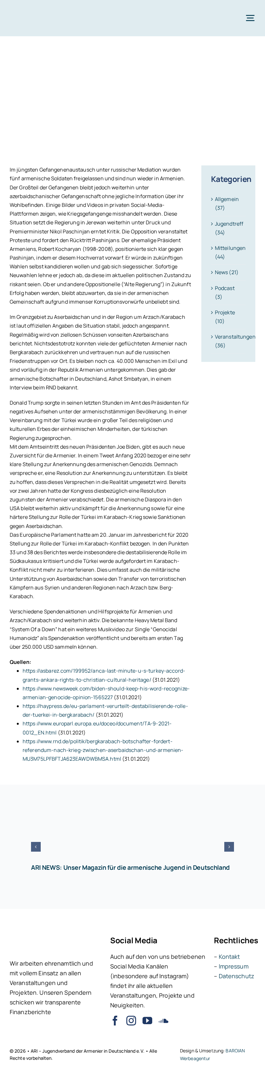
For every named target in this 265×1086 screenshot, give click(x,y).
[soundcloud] (163, 1020)
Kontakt (229, 956)
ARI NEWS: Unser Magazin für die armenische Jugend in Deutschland (130, 867)
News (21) (226, 272)
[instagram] (131, 1020)
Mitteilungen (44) (228, 252)
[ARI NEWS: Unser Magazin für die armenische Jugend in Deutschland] (132, 830)
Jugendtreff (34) (228, 228)
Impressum (234, 966)
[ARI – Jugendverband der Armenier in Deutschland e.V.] (30, 9)
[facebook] (115, 1020)
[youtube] (147, 1020)
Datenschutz (236, 976)
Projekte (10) (225, 317)
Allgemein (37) (227, 203)
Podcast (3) (225, 292)
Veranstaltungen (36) (228, 341)
